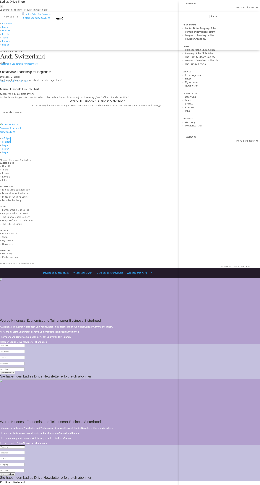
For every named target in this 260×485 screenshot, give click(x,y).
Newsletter (191, 85)
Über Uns (190, 96)
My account (192, 82)
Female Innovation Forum (200, 31)
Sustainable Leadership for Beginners (25, 72)
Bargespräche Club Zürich (200, 49)
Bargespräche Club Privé (199, 53)
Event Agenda (193, 75)
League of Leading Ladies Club (202, 60)
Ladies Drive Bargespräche (200, 28)
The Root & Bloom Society (200, 56)
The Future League (196, 64)
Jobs (187, 111)
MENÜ (59, 18)
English (5, 44)
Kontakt (189, 107)
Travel (5, 37)
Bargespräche (7, 94)
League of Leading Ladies (199, 35)
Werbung (190, 122)
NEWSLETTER (12, 17)
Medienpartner (193, 125)
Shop (188, 78)
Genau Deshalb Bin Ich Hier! (19, 89)
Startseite (191, 3)
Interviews (7, 23)
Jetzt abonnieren (13, 112)
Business (6, 27)
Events (5, 34)
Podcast (6, 41)
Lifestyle (6, 30)
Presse (189, 103)
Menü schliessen (245, 7)
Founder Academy (195, 38)
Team (188, 100)
